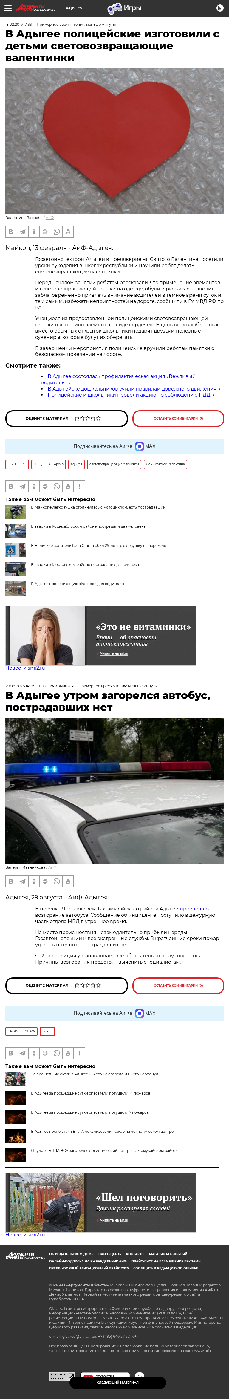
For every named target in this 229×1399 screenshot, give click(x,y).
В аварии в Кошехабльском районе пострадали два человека (88, 526)
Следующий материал (118, 1383)
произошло (194, 909)
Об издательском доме (71, 1254)
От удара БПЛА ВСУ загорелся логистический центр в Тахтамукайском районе (104, 1150)
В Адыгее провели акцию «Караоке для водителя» (77, 583)
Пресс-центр (109, 1254)
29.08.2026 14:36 (19, 686)
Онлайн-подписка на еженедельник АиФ (88, 1261)
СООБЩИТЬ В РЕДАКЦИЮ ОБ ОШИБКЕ (165, 1268)
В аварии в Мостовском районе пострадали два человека (85, 564)
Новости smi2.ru (25, 668)
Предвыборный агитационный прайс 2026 (89, 1268)
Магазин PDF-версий (168, 1254)
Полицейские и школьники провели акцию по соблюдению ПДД (129, 395)
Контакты (135, 1254)
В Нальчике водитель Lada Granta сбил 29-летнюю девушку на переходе (98, 545)
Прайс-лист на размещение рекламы (166, 1261)
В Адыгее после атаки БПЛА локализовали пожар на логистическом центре (102, 1131)
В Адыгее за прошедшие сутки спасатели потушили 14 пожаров (90, 1093)
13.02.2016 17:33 (18, 24)
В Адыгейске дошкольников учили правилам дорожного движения (132, 389)
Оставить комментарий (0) (178, 418)
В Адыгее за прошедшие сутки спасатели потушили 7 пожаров (90, 1112)
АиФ (50, 217)
